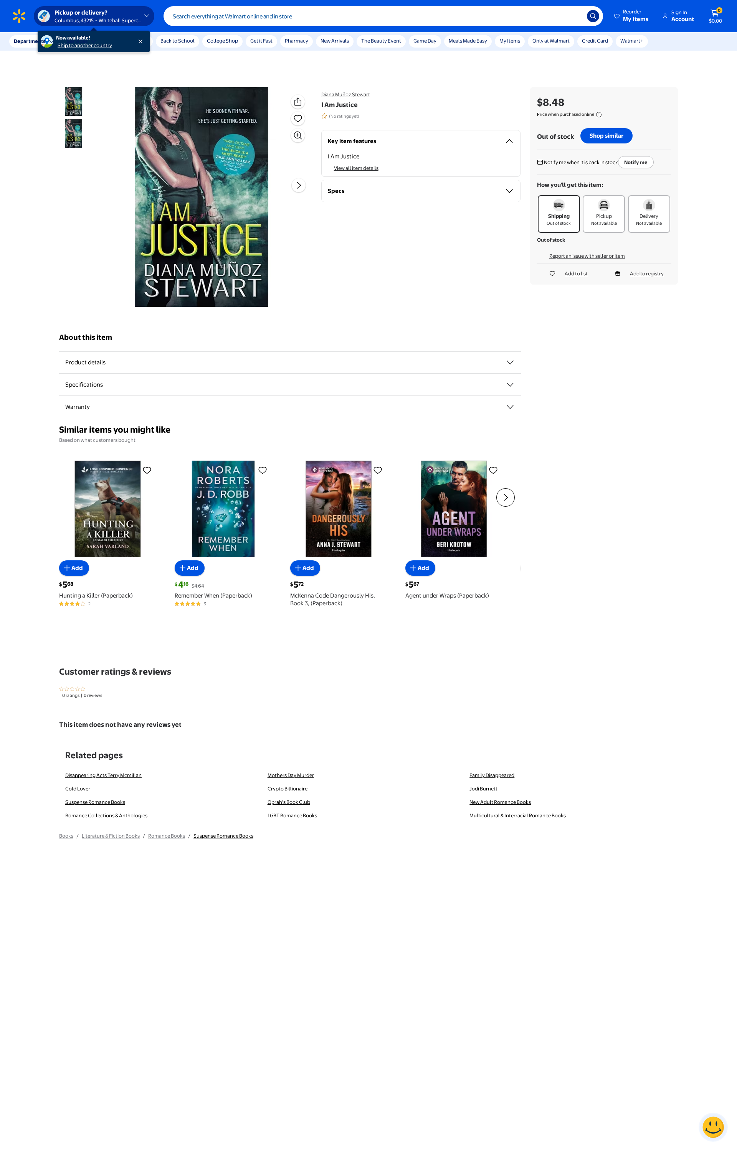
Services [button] (77, 41)
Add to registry (647, 273)
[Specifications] (510, 385)
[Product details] (510, 362)
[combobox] (383, 16)
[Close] (142, 41)
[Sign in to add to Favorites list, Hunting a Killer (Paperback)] (147, 470)
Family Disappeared (491, 775)
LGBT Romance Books (292, 815)
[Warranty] (510, 407)
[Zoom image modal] (298, 135)
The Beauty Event (381, 41)
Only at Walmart (551, 41)
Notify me (636, 162)
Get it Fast (261, 41)
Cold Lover (77, 788)
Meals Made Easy (468, 41)
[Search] (593, 16)
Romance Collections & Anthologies (106, 815)
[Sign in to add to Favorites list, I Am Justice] (298, 118)
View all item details (356, 168)
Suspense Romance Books (95, 802)
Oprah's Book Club (289, 802)
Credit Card (595, 41)
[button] (631, 16)
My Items (509, 41)
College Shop (222, 41)
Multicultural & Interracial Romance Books (517, 815)
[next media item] (299, 185)
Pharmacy (296, 41)
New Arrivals (335, 41)
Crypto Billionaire (287, 788)
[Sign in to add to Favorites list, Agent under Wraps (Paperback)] (493, 470)
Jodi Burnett (483, 788)
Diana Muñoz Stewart (345, 94)
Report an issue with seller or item (587, 256)
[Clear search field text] (575, 16)
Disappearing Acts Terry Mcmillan (103, 775)
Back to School (177, 41)
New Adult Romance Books (500, 802)
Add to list (576, 273)
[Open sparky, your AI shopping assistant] (713, 1127)
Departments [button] (29, 41)
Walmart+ (631, 41)
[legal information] (599, 115)
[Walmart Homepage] (19, 16)
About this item (85, 337)
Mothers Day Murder (291, 775)
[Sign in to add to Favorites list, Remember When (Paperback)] (262, 470)
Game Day (424, 41)
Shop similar (606, 135)
